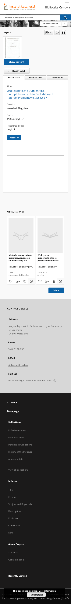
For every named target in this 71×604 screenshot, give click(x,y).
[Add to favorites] (57, 32)
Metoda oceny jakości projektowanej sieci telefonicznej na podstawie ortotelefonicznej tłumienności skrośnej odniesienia (21, 257)
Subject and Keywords (20, 504)
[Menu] (66, 3)
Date (10, 532)
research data (15, 459)
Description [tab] (13, 78)
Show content (16, 61)
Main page (13, 411)
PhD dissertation (17, 430)
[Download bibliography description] (17, 281)
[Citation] (63, 32)
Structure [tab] (57, 78)
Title (10, 489)
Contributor (14, 525)
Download (18, 71)
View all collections (18, 469)
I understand (36, 594)
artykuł (11, 129)
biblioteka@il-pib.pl (18, 365)
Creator (12, 497)
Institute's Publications (20, 444)
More (56, 290)
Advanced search (50, 23)
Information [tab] (35, 78)
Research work (16, 437)
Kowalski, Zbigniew (17, 108)
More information (47, 590)
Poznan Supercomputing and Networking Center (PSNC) (37, 598)
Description (14, 511)
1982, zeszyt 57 (15, 119)
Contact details (16, 559)
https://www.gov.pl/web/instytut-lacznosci (30, 380)
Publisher (13, 518)
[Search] (65, 17)
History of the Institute (20, 451)
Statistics (13, 552)
